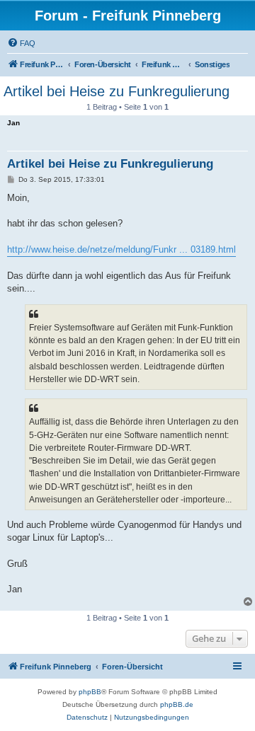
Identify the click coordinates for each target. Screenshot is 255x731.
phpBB (90, 692)
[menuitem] (21, 43)
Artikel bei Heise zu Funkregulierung (117, 91)
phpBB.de (176, 704)
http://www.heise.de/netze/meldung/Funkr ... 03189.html (121, 249)
